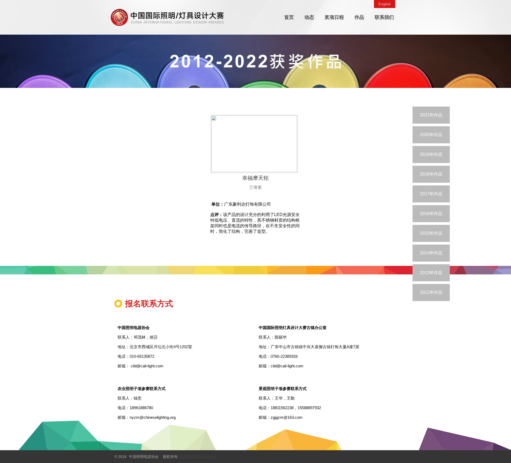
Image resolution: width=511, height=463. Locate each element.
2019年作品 (431, 154)
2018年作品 (431, 174)
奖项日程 (334, 17)
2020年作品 (431, 134)
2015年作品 (431, 233)
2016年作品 (431, 213)
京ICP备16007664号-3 (198, 456)
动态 (309, 17)
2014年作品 (431, 253)
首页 (289, 17)
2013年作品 (431, 272)
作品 (359, 17)
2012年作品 (431, 292)
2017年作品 (431, 194)
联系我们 (384, 17)
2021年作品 (431, 115)
